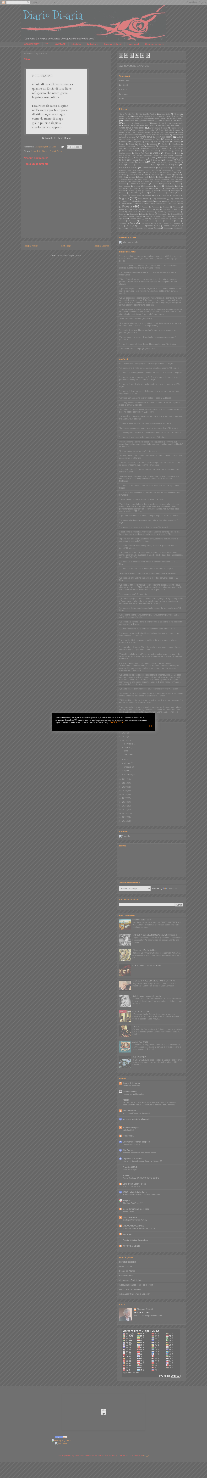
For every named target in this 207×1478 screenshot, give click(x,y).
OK (150, 726)
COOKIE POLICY (117, 722)
